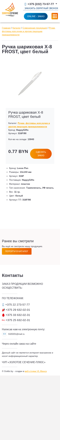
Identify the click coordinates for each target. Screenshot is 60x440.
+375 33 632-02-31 (17, 315)
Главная (6, 28)
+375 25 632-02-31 (17, 320)
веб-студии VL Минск (36, 371)
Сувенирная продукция (35, 28)
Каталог (16, 28)
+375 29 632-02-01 (17, 309)
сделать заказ (41, 154)
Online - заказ (35, 16)
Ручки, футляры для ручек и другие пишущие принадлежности (29, 31)
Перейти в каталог (16, 251)
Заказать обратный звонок (41, 8)
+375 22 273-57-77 (17, 304)
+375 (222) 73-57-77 (41, 4)
